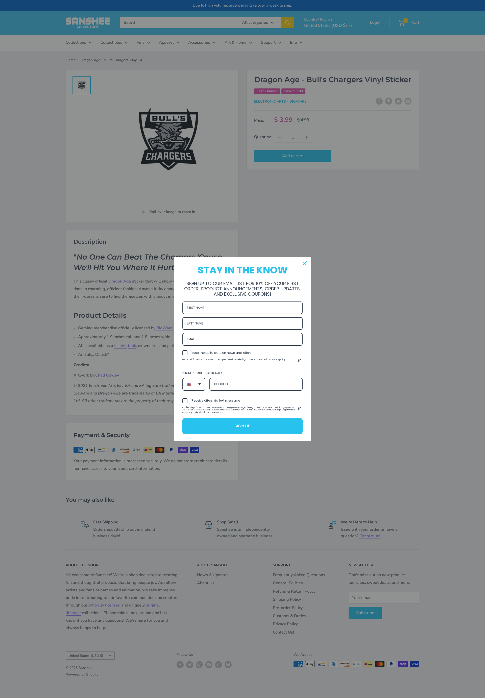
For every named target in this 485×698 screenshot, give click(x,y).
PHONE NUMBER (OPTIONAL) (202, 373)
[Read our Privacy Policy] (300, 361)
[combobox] (193, 384)
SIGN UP (242, 426)
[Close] (305, 263)
